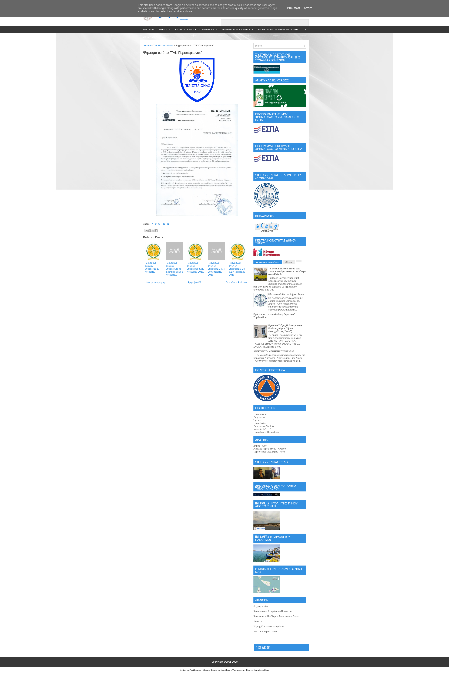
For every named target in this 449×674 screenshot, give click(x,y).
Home (147, 45)
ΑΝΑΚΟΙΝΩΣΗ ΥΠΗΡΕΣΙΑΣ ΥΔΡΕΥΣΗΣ (273, 351)
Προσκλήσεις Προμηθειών (266, 432)
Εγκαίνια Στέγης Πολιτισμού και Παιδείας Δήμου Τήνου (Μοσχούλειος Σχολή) (285, 328)
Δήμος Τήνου (260, 445)
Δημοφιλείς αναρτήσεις (267, 262)
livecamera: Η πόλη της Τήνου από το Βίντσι (276, 616)
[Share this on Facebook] (152, 224)
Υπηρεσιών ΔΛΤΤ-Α (263, 426)
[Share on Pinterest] (164, 224)
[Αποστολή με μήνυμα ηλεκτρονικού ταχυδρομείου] (146, 230)
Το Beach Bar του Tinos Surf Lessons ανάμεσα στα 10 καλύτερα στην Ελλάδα (287, 271)
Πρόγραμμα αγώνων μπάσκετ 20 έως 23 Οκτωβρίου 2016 (216, 269)
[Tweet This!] (156, 224)
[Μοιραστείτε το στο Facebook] (156, 230)
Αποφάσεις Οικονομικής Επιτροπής (278, 29)
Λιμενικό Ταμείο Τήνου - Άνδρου (269, 448)
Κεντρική (148, 29)
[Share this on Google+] (160, 224)
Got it (308, 8)
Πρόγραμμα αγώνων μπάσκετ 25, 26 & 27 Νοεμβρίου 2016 (237, 269)
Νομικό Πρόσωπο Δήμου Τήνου (269, 451)
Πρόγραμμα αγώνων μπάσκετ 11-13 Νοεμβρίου (152, 267)
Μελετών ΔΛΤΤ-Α (262, 429)
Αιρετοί (164, 29)
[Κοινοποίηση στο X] (153, 230)
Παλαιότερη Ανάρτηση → (238, 282)
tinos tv (257, 621)
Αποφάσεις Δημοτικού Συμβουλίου (196, 29)
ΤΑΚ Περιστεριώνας (163, 45)
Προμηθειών (259, 423)
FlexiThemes (195, 670)
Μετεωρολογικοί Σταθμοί (237, 29)
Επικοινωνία (150, 36)
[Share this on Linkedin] (168, 224)
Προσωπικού (259, 414)
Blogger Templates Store (257, 670)
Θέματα (288, 262)
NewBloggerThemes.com (232, 670)
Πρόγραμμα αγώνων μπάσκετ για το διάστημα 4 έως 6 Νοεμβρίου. (174, 269)
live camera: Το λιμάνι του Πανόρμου (272, 611)
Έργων (257, 420)
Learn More (293, 8)
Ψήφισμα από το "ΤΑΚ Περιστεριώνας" (172, 53)
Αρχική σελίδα (195, 282)
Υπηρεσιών (259, 417)
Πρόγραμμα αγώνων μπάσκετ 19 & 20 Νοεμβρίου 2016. (195, 267)
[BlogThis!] (149, 230)
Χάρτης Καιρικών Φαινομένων (268, 626)
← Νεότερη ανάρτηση (154, 282)
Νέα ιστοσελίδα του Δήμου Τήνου (286, 294)
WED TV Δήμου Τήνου (265, 631)
